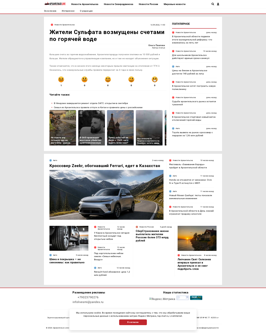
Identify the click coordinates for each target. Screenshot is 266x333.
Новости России (146, 227)
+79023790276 (88, 297)
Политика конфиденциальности (204, 328)
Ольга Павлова (156, 45)
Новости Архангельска (64, 25)
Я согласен (133, 322)
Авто (178, 66)
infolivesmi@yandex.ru (88, 302)
